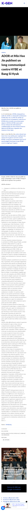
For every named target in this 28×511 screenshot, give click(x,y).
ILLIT (19, 433)
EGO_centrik (4, 431)
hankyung (8, 424)
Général (3, 52)
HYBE (15, 433)
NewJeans (6, 435)
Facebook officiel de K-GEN (11, 499)
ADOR (3, 433)
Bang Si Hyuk (9, 433)
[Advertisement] (14, 21)
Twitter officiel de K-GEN (11, 498)
